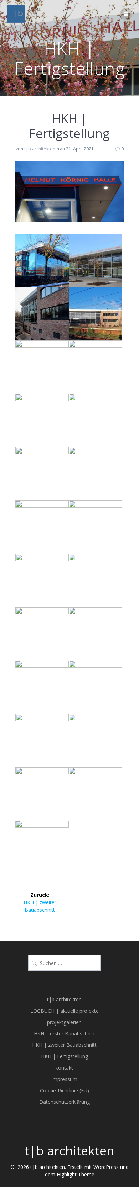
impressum (64, 1079)
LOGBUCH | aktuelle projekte (64, 1010)
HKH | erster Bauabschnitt (64, 1033)
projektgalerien (64, 1022)
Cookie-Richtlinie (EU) (64, 1090)
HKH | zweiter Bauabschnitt (64, 1045)
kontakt (64, 1067)
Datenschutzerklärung (64, 1101)
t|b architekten (39, 149)
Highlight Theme (75, 1174)
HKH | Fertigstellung (64, 1056)
